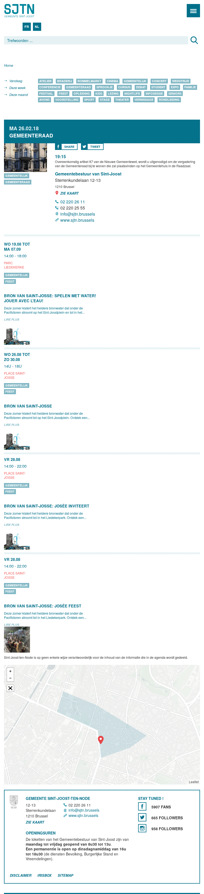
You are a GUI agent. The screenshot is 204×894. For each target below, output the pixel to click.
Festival (46, 93)
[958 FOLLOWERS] (142, 828)
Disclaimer (20, 875)
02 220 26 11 (72, 202)
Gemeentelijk (135, 81)
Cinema (112, 81)
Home (8, 65)
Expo (175, 87)
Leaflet (194, 781)
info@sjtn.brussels (77, 214)
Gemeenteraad (78, 87)
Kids (98, 93)
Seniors (174, 93)
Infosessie (154, 93)
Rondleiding (169, 100)
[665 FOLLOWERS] (142, 817)
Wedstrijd (180, 81)
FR (26, 26)
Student (158, 87)
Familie (190, 87)
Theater (122, 100)
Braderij (64, 81)
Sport (89, 100)
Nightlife (132, 93)
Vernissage (143, 100)
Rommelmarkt (89, 81)
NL (37, 26)
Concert (159, 81)
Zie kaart (69, 193)
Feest (63, 93)
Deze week (17, 87)
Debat (141, 87)
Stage (105, 100)
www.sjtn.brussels (77, 220)
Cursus (124, 87)
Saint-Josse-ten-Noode (27, 10)
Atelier (45, 81)
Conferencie (50, 87)
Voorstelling (67, 100)
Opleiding (82, 93)
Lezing (113, 93)
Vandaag (15, 80)
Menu (193, 10)
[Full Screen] (10, 688)
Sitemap (65, 875)
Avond (44, 100)
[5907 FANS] (142, 806)
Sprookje (104, 87)
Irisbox (44, 875)
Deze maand (18, 94)
